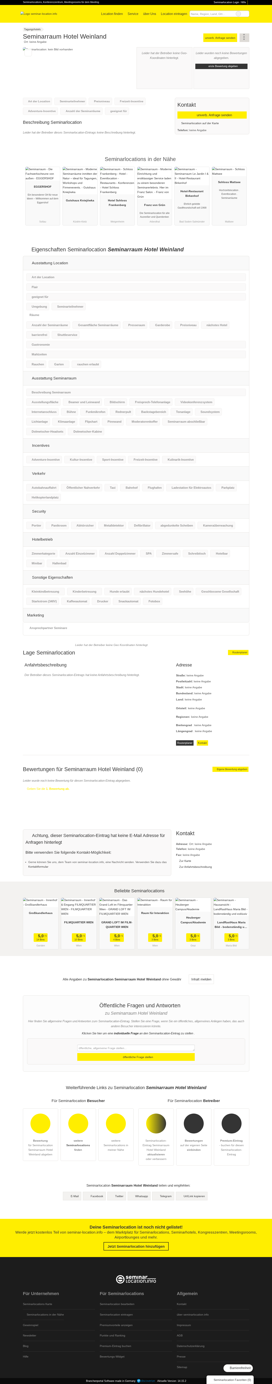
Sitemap (182, 1367)
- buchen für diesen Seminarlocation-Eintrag (231, 1147)
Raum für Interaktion (155, 913)
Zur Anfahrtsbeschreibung (195, 866)
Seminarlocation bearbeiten (117, 1304)
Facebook (97, 1196)
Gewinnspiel (30, 1325)
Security (38, 511)
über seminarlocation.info (193, 1314)
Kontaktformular (38, 866)
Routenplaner (239, 652)
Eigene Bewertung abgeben (231, 769)
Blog (25, 1346)
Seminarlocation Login (226, 2)
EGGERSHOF (43, 186)
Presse (181, 1356)
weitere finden (78, 1145)
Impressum (184, 1325)
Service (133, 14)
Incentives (40, 445)
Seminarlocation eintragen (116, 1314)
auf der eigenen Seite (193, 1145)
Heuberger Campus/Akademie (193, 920)
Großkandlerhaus (41, 913)
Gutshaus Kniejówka (80, 200)
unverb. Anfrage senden (220, 37)
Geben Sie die (47, 788)
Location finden (112, 14)
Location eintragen (174, 14)
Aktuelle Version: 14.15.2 (171, 1380)
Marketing (35, 615)
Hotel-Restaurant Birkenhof (192, 193)
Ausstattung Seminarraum (53, 378)
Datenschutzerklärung (190, 1346)
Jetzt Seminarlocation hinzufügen (136, 1246)
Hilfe (243, 2)
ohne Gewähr (171, 979)
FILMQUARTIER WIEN (78, 922)
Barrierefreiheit (240, 1368)
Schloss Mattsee (229, 182)
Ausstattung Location (49, 263)
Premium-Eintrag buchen (115, 1346)
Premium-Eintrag (241, 163)
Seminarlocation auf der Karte (199, 123)
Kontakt (202, 742)
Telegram (166, 1196)
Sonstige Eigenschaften (52, 577)
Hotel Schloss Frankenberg (117, 203)
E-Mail (75, 1196)
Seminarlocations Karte (37, 1304)
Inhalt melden (201, 979)
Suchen (246, 14)
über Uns (149, 14)
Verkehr (38, 473)
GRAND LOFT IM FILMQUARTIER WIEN (116, 925)
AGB (180, 1335)
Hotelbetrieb (42, 539)
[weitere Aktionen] (244, 37)
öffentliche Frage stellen (137, 1057)
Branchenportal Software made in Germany (110, 1380)
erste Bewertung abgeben (223, 66)
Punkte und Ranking (112, 1335)
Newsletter (29, 1335)
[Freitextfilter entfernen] (238, 13)
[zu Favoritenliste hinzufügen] (28, 52)
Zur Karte (185, 860)
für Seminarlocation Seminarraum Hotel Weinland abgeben (40, 1147)
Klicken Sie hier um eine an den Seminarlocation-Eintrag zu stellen (137, 1033)
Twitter (119, 1196)
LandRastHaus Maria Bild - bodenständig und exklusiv (231, 925)
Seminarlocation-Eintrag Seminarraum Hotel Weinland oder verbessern (156, 1150)
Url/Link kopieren (194, 1196)
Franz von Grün (154, 205)
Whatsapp (141, 1196)
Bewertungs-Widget (112, 1356)
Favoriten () (232, 1379)
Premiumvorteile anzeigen (116, 1325)
